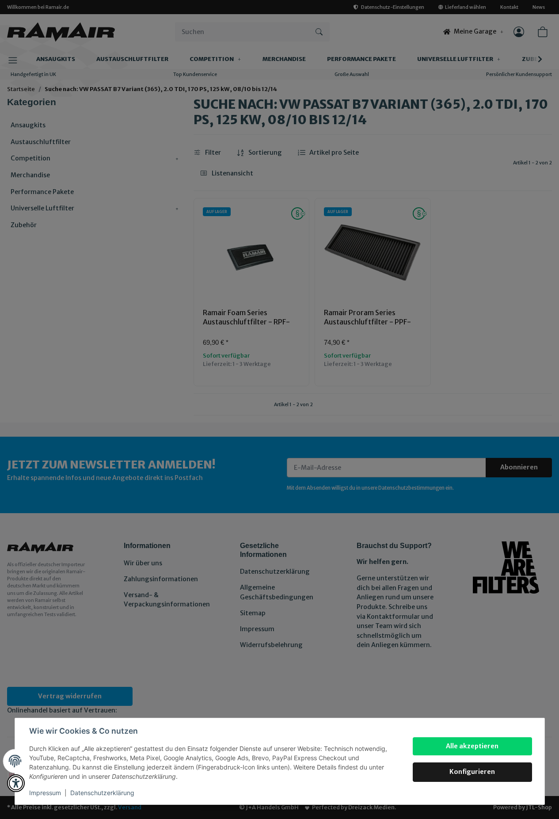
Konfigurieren (472, 772)
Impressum (45, 792)
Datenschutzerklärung (102, 792)
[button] (16, 783)
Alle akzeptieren (472, 746)
